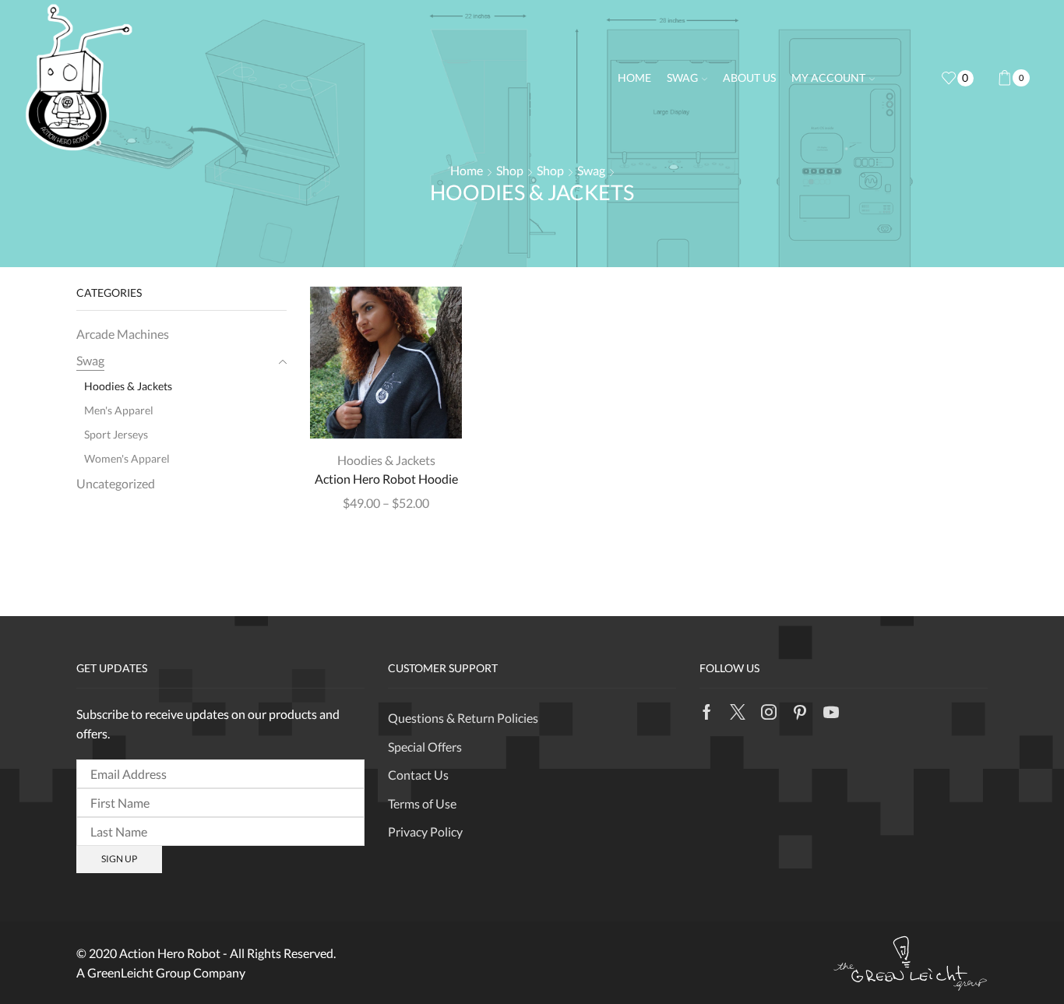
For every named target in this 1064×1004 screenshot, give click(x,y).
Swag (682, 77)
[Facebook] (706, 712)
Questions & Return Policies (463, 717)
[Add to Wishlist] (426, 414)
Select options (386, 414)
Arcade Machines (122, 333)
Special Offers (425, 746)
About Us (749, 77)
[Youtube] (831, 712)
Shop (509, 170)
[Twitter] (737, 712)
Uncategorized (115, 483)
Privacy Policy (425, 831)
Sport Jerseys (116, 434)
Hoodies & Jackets (386, 460)
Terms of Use (422, 803)
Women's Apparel (127, 458)
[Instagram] (769, 712)
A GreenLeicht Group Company (160, 972)
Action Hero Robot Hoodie (386, 478)
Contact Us (418, 774)
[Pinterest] (800, 712)
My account (828, 77)
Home (634, 77)
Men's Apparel (118, 410)
